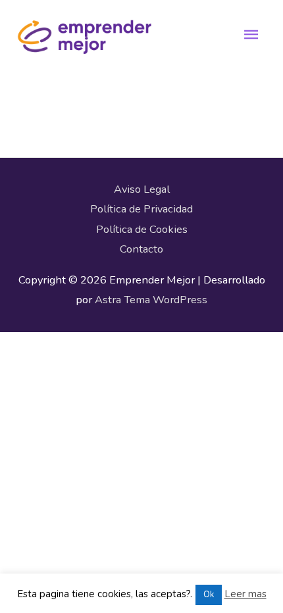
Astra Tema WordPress (151, 299)
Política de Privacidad (141, 208)
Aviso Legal (142, 189)
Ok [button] (208, 595)
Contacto (141, 249)
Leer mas (245, 594)
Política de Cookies (142, 229)
